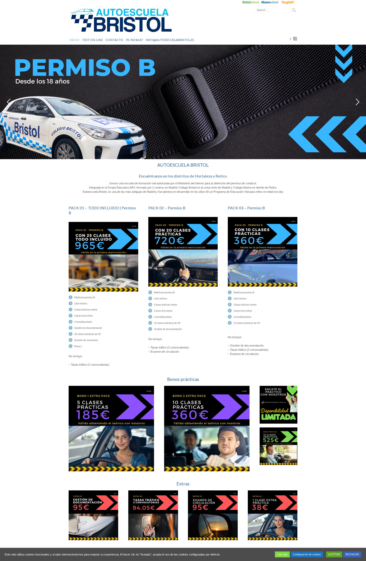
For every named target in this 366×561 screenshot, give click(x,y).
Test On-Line (92, 40)
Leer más (282, 554)
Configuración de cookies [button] (307, 554)
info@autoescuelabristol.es (170, 40)
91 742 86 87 (134, 40)
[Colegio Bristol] (251, 2)
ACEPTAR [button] (334, 554)
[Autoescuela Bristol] (121, 21)
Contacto (114, 40)
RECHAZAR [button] (352, 554)
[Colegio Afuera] (269, 2)
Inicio (74, 40)
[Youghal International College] (288, 2)
